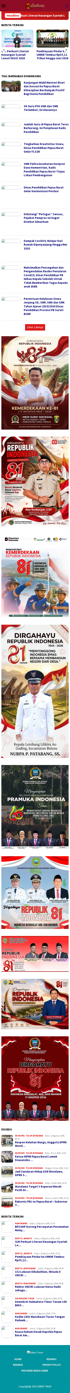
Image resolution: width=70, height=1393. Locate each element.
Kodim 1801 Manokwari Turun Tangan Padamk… (40, 1318)
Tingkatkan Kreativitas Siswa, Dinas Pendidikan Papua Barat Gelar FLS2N (44, 147)
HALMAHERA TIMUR (24, 1298)
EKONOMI (20, 1135)
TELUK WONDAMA (34, 1135)
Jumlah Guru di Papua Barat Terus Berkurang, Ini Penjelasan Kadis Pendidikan (46, 128)
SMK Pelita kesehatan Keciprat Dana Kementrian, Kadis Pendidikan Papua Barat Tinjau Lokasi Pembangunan (44, 169)
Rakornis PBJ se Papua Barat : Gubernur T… (41, 1203)
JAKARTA (27, 1238)
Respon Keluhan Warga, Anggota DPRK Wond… (41, 1144)
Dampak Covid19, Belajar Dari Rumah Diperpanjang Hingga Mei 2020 (45, 244)
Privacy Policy (51, 1364)
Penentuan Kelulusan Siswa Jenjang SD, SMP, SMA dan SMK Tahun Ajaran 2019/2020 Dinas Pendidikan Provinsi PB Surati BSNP (44, 306)
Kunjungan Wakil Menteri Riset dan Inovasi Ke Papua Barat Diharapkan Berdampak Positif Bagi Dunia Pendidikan (44, 88)
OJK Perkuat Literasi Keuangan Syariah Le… (41, 1243)
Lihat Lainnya (35, 327)
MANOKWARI (21, 1223)
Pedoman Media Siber (34, 1370)
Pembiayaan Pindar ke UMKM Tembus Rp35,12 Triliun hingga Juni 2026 (17, 55)
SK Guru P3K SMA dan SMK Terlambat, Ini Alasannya (41, 108)
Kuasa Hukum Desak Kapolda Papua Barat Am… (38, 1333)
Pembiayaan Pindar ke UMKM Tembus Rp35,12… (39, 1258)
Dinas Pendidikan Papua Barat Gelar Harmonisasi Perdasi (44, 189)
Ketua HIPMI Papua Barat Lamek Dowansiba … (36, 1158)
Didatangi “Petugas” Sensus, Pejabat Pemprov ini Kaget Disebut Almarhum (43, 218)
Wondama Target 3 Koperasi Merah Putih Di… (38, 1188)
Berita (18, 1238)
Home (17, 1359)
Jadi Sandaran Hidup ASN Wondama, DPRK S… (39, 1173)
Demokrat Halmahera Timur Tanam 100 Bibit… (41, 1303)
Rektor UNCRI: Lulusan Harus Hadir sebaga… (38, 1288)
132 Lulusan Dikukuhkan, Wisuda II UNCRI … (37, 1273)
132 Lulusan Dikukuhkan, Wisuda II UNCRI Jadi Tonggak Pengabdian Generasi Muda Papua (51, 58)
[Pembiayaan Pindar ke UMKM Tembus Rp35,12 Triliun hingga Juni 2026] (17, 39)
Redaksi (51, 1359)
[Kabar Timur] (34, 5)
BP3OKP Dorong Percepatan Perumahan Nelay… (42, 1228)
